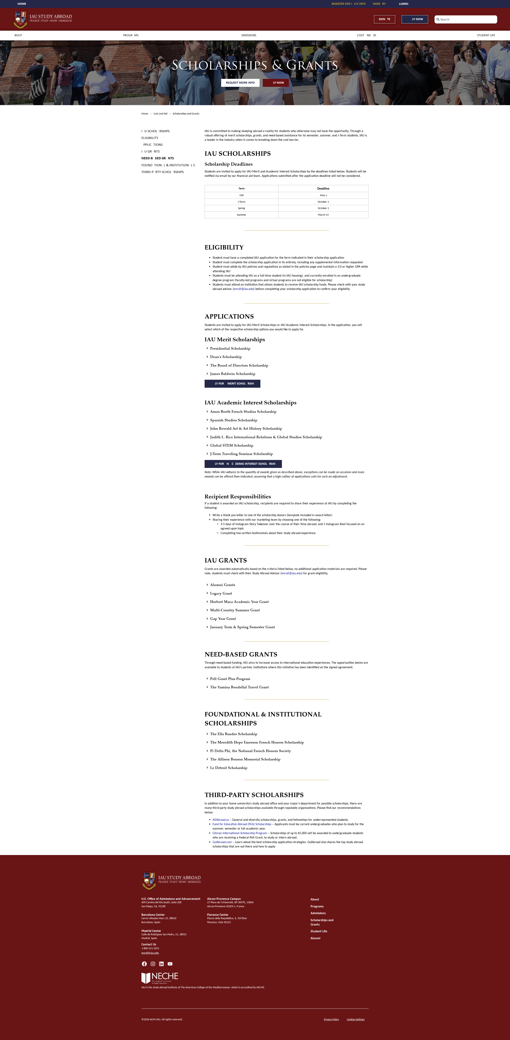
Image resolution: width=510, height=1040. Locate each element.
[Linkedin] (161, 964)
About (17, 35)
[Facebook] (144, 964)
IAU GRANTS (150, 152)
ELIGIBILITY (149, 138)
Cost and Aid (366, 35)
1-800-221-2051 (150, 948)
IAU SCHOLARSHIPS (155, 131)
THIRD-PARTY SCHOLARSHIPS (162, 172)
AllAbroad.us (221, 820)
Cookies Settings (356, 1019)
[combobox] (465, 19)
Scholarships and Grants (322, 922)
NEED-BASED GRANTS (157, 158)
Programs (130, 35)
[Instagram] (153, 964)
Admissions (248, 35)
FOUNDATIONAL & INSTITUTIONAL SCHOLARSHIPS (169, 165)
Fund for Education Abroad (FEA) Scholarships (242, 824)
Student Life (486, 35)
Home (144, 113)
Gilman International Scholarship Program (240, 833)
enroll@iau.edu (244, 289)
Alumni (315, 938)
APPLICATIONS (152, 145)
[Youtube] (170, 964)
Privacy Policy (331, 1019)
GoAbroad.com (222, 842)
